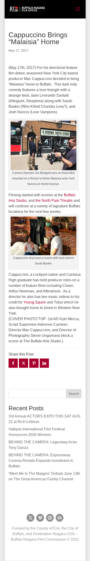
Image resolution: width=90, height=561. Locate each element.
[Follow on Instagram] (50, 518)
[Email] (59, 518)
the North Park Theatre (54, 200)
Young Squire (35, 302)
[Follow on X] (30, 518)
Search (74, 393)
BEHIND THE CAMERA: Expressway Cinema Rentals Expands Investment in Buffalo (41, 460)
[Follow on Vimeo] (40, 518)
